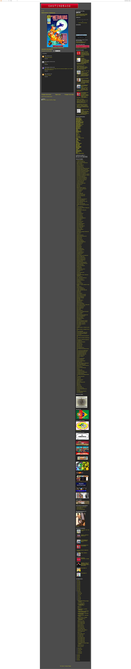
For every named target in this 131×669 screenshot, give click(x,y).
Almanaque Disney (79, 167)
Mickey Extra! (79, 313)
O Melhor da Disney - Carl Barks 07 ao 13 (83, 329)
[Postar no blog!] (56, 50)
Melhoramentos (79, 302)
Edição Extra (79, 237)
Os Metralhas (79, 340)
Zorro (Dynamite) (79, 392)
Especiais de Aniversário (80, 257)
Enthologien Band (79, 253)
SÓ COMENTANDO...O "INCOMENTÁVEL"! (81, 605)
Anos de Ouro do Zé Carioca (81, 179)
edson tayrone (47, 61)
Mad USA (78, 292)
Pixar (77, 357)
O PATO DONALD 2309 (81, 641)
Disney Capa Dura (79, 213)
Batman (78, 185)
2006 (78, 580)
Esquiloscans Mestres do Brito (81, 263)
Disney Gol (78, 220)
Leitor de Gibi (47, 67)
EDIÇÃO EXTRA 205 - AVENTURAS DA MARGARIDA (83, 613)
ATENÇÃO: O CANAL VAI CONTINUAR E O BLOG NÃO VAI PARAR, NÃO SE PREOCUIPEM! (85, 564)
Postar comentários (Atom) (48, 96)
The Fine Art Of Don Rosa (80, 367)
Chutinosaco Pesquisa (80, 195)
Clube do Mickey (79, 202)
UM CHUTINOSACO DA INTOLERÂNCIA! (84, 93)
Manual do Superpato (80, 296)
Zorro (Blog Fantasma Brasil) (81, 391)
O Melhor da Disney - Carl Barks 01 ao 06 (83, 327)
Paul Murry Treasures (80, 355)
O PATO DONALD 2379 (81, 631)
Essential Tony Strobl (80, 265)
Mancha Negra (79, 293)
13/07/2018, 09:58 (52, 67)
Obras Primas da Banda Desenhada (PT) (83, 335)
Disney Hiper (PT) (79, 221)
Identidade (78, 281)
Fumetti (78, 271)
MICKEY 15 (79, 606)
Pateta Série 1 (79, 344)
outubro (79, 650)
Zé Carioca (78, 386)
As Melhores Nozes (80, 180)
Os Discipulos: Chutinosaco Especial (82, 339)
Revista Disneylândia (80, 358)
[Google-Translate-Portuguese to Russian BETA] (87, 20)
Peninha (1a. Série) (79, 356)
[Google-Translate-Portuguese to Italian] (82, 20)
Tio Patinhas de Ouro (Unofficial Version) (83, 374)
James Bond (79, 282)
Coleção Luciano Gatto (80, 203)
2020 (78, 656)
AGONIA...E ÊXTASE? (80, 99)
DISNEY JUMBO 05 (84, 552)
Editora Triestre (79, 250)
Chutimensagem (79, 193)
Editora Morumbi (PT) (80, 249)
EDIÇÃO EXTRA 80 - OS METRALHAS (81, 619)
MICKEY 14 (79, 607)
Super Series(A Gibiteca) (80, 364)
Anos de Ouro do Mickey (80, 176)
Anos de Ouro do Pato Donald (81, 177)
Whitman (78, 384)
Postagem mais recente (46, 94)
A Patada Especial (79, 160)
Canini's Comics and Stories (81, 188)
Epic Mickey (78, 254)
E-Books (78, 233)
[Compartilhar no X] (57, 50)
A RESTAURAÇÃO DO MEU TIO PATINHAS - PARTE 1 (84, 86)
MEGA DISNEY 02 (84, 568)
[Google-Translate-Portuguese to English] (86, 20)
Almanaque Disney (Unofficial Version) (82, 168)
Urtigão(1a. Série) (79, 379)
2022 (78, 658)
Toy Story (78, 378)
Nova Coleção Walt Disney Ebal (81, 321)
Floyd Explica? (79, 270)
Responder (46, 58)
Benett (78, 186)
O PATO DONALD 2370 (81, 633)
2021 (78, 657)
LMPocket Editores (79, 287)
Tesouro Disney (79, 366)
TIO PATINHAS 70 (84, 573)
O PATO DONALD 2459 (81, 623)
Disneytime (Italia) (79, 229)
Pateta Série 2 (79, 345)
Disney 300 (78, 211)
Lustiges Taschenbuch (80, 288)
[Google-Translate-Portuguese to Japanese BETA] (84, 20)
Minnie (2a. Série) (79, 317)
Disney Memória (79, 224)
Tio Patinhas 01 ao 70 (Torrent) (81, 372)
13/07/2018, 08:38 (52, 61)
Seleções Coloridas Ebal (80, 360)
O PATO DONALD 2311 (81, 640)
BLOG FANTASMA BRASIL (81, 509)
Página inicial (58, 94)
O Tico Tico (78, 334)
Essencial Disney (79, 264)
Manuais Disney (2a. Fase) (81, 295)
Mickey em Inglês (79, 312)
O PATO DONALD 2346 (81, 637)
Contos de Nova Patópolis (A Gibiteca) (82, 207)
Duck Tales (78, 232)
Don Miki (78, 230)
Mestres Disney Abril (80, 303)
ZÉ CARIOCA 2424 (80, 636)
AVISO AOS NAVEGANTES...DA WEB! (85, 558)
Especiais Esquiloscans (80, 258)
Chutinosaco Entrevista (80, 194)
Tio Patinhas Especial (80, 376)
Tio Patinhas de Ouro (80, 373)
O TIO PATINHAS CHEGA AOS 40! (82, 104)
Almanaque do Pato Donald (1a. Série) (82, 170)
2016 (78, 588)
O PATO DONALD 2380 (81, 628)
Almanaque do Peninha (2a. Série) (82, 171)
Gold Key (78, 273)
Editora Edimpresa (79, 248)
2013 (78, 584)
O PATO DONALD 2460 (81, 622)
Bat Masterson (79, 184)
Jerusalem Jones (79, 283)
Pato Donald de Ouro (80, 347)
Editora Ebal (78, 247)
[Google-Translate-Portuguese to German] (81, 20)
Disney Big (78, 212)
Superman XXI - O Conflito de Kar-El (82, 365)
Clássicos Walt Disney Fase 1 (81, 201)
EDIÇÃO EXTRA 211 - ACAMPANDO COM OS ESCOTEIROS (83, 611)
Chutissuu (78, 196)
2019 (78, 654)
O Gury (78, 326)
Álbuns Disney (79, 163)
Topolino (78, 377)
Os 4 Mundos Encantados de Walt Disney (83, 337)
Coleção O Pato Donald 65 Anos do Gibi (83, 204)
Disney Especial (79, 216)
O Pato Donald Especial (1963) (81, 333)
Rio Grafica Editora (79, 359)
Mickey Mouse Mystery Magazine (82, 314)
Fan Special (78, 267)
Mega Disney (79, 301)
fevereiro (79, 593)
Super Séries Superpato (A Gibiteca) (82, 363)
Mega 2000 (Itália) (79, 300)
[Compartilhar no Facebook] (58, 50)
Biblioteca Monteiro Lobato (81, 187)
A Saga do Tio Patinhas (80, 161)
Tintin (77, 368)
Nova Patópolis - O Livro (80, 322)
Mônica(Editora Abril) (80, 318)
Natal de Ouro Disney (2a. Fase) (81, 320)
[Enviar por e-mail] (55, 50)
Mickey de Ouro (79, 310)
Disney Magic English (80, 223)
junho (79, 598)
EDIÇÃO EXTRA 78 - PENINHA (82, 617)
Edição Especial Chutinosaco (81, 236)
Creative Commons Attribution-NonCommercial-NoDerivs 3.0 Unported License (81, 15)
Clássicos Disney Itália (80, 200)
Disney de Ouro (79, 215)
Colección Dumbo (79, 206)
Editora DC (78, 245)
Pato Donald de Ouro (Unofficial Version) (83, 348)
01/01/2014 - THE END (84, 51)
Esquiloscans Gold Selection (81, 262)
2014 (78, 585)
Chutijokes (78, 192)
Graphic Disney (79, 276)
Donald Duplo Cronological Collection (82, 231)
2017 (78, 589)
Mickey (78, 309)
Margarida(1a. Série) (80, 297)
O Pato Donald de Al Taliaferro (81, 332)
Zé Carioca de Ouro (80, 387)
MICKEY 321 (80, 632)
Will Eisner (78, 385)
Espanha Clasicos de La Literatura (82, 255)
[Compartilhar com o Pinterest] (59, 50)
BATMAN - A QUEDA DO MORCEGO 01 (84, 535)
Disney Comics (79, 214)
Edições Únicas (79, 239)
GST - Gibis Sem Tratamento (81, 277)
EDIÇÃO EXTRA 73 (81, 624)
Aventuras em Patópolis (80, 183)
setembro (79, 649)
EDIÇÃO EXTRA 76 (81, 646)
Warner (78, 383)
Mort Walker (78, 319)
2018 (78, 590)
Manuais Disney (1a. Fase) (81, 294)
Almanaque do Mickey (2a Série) (81, 169)
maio (79, 597)
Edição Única (79, 238)
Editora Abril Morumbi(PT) (80, 241)
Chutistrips (78, 197)
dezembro (79, 653)
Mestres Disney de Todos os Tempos (82, 304)
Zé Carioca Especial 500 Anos (81, 388)
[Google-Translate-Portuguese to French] (79, 20)
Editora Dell (78, 246)
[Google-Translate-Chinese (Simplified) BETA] (78, 20)
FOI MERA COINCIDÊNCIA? (83, 59)
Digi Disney (78, 208)
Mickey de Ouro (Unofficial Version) (82, 311)
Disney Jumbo (79, 222)
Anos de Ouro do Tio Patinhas (81, 178)
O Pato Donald (79, 331)
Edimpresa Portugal (80, 240)
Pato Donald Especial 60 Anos (81, 351)
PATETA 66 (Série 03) (81, 627)
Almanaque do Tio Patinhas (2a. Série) (82, 175)
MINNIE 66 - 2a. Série (81, 620)
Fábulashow (78, 266)
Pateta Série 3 (79, 346)
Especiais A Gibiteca (80, 256)
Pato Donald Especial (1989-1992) (82, 350)
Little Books (78, 286)
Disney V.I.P (79, 228)
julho (78, 599)
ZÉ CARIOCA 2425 (80, 635)
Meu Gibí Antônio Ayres (80, 305)
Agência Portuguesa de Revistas (82, 162)
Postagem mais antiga (69, 94)
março (79, 594)
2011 (78, 581)
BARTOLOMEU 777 (80, 508)
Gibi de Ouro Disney (80, 272)
